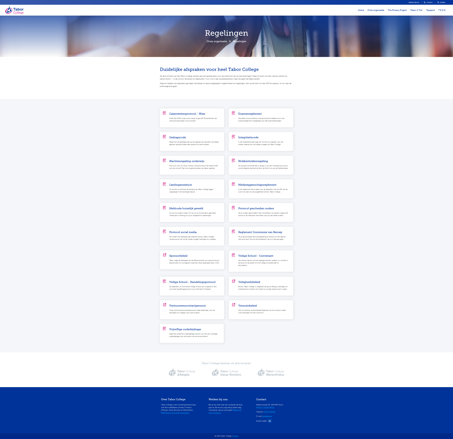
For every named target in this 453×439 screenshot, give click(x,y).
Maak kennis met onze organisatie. (175, 413)
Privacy (235, 436)
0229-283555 (269, 412)
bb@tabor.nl (267, 416)
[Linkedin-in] (270, 421)
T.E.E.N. (442, 10)
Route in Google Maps (265, 407)
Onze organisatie (375, 10)
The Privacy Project (397, 10)
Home (361, 10)
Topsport (430, 10)
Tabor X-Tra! (416, 10)
